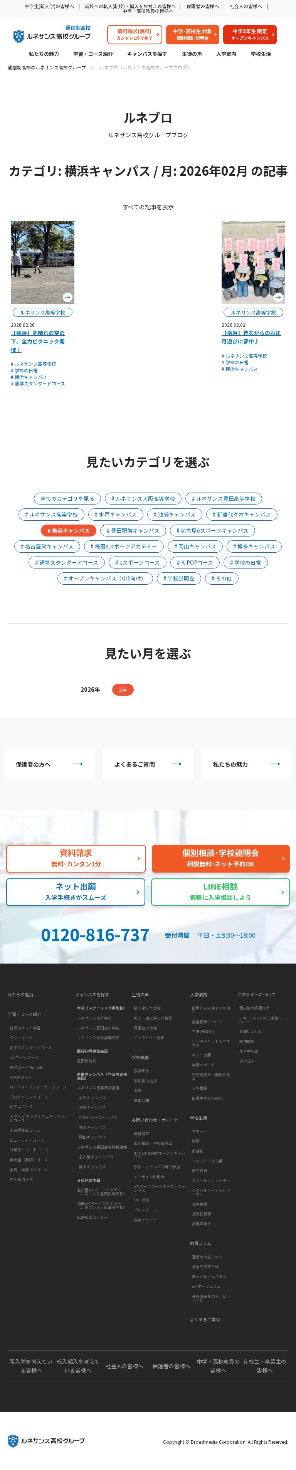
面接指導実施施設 (92, 1051)
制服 (196, 1141)
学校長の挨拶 (145, 1080)
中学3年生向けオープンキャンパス (159, 1155)
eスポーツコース (24, 1057)
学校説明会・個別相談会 (211, 1076)
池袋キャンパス (92, 1107)
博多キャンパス (92, 1166)
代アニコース (21, 1106)
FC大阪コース (21, 1179)
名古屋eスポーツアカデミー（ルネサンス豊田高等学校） (102, 1191)
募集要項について (207, 1021)
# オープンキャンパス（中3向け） (105, 578)
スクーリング (21, 1037)
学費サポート (203, 1065)
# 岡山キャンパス (195, 546)
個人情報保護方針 (254, 1008)
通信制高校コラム (207, 1257)
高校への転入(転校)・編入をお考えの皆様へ (130, 6)
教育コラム (200, 1243)
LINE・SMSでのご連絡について (260, 1019)
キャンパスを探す (147, 54)
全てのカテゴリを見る (67, 498)
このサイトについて (256, 994)
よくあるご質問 (134, 764)
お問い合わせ (250, 1031)
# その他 (222, 578)
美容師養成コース (25, 1130)
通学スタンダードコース (31, 1047)
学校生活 (261, 54)
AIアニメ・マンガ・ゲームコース (38, 1087)
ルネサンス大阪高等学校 (98, 1037)
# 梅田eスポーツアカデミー (124, 546)
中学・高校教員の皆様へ (148, 10)
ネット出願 (201, 1055)
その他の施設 (88, 1180)
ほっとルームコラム (209, 1276)
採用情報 (247, 1041)
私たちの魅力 (44, 54)
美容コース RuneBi (26, 1067)
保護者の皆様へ (203, 6)
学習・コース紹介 (93, 54)
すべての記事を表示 (148, 207)
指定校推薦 (201, 1213)
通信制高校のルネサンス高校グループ (47, 67)
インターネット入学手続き (211, 1043)
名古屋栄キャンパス (96, 1156)
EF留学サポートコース (29, 1149)
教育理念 (141, 1070)
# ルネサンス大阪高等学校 (143, 498)
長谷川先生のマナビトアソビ (211, 1298)
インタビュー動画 (149, 1037)
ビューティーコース (27, 1140)
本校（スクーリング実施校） (102, 1008)
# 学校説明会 (179, 578)
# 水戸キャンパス (116, 514)
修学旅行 (199, 1170)
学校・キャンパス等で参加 (157, 1166)
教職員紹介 (201, 1223)
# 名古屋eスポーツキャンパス (213, 530)
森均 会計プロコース (29, 1169)
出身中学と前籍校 (207, 1098)
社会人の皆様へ (246, 6)
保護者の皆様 (145, 1028)
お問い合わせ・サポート (155, 1120)
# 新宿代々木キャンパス (242, 514)
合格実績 (199, 1204)
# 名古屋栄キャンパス (47, 546)
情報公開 (141, 1100)
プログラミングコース (29, 1097)
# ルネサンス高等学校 (33, 363)
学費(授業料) (203, 1031)
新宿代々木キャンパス (98, 1117)
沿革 (137, 1090)
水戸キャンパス (92, 1097)
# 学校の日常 (24, 370)
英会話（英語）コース (29, 1159)
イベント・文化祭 (207, 1161)
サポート (199, 1131)
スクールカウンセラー (211, 1180)
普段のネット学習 (25, 1028)
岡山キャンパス (92, 1137)
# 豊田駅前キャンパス (133, 530)
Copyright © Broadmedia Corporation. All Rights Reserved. (225, 1441)
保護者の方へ (33, 764)
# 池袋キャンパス (175, 514)
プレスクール (145, 1210)
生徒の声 (192, 54)
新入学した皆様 (147, 1008)
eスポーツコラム (206, 1286)
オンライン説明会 (149, 1176)
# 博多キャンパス (254, 546)
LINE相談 (142, 1200)
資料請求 (141, 1133)
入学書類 (199, 1088)
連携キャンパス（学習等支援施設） (102, 1076)
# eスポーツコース (137, 562)
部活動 (198, 1151)
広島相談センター (92, 1217)
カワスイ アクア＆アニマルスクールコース (39, 1118)
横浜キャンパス (92, 1127)
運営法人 (247, 1061)
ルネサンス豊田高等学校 (98, 1028)
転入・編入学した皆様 (153, 1018)
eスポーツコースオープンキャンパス (159, 1188)
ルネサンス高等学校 (94, 1018)
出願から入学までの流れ (211, 1009)
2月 (123, 689)
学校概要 (140, 1057)
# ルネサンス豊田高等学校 (224, 498)
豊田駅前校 (86, 1060)
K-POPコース (21, 1077)
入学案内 (226, 54)
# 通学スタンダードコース (38, 383)
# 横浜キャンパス (29, 376)
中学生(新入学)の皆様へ (49, 6)
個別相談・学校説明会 (153, 1143)
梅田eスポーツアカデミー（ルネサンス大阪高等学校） (102, 1205)
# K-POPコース (195, 562)
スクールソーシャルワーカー (211, 1192)
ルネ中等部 (249, 1051)
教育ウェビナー (147, 1220)
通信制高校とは (205, 1266)
